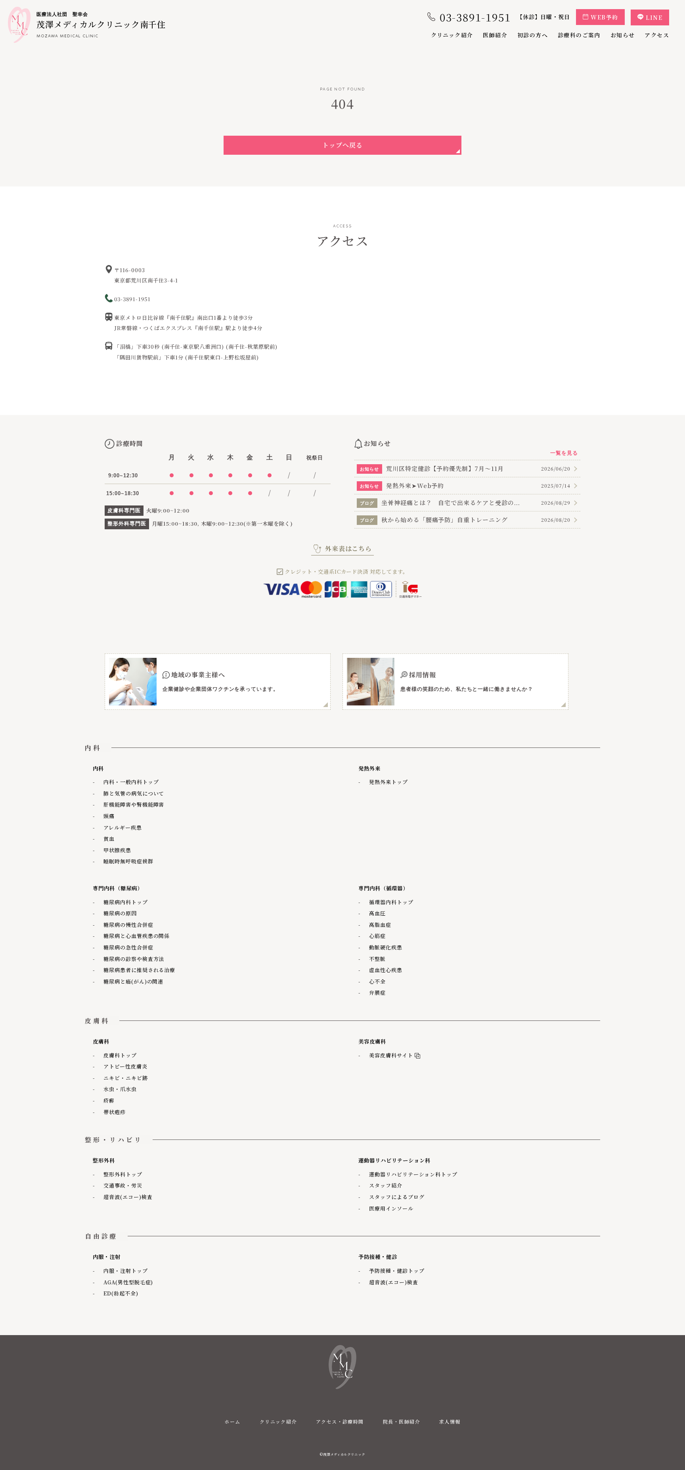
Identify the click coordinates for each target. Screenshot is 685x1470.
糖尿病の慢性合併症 (128, 924)
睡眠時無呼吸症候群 (128, 861)
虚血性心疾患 (386, 970)
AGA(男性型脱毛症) (128, 1282)
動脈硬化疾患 (386, 947)
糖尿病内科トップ (125, 902)
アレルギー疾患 (122, 827)
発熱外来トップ (388, 782)
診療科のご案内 (579, 35)
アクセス (657, 35)
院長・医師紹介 (401, 1421)
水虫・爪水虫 (120, 1089)
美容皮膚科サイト (389, 1055)
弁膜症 (377, 992)
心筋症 (377, 936)
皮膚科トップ (120, 1055)
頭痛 (109, 816)
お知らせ (622, 35)
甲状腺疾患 (117, 850)
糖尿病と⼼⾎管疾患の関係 (136, 936)
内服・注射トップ (125, 1270)
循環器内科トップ (391, 902)
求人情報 (450, 1421)
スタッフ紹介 (386, 1185)
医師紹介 (495, 35)
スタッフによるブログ (397, 1197)
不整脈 (377, 959)
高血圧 (377, 913)
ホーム (232, 1421)
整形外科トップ (123, 1174)
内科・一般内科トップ (131, 782)
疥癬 (109, 1100)
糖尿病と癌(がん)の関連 (133, 981)
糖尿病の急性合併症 (128, 947)
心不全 (377, 981)
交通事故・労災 (123, 1185)
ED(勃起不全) (121, 1293)
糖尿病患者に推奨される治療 (139, 970)
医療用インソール (391, 1208)
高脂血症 (380, 924)
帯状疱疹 (114, 1112)
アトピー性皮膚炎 (125, 1066)
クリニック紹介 (452, 35)
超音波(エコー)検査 (128, 1197)
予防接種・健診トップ (397, 1270)
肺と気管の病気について (134, 793)
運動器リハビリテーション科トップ (413, 1174)
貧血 (109, 838)
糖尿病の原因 (120, 913)
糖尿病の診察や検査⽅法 (134, 959)
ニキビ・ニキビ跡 (125, 1078)
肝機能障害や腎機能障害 (134, 804)
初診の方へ (532, 35)
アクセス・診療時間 (340, 1421)
